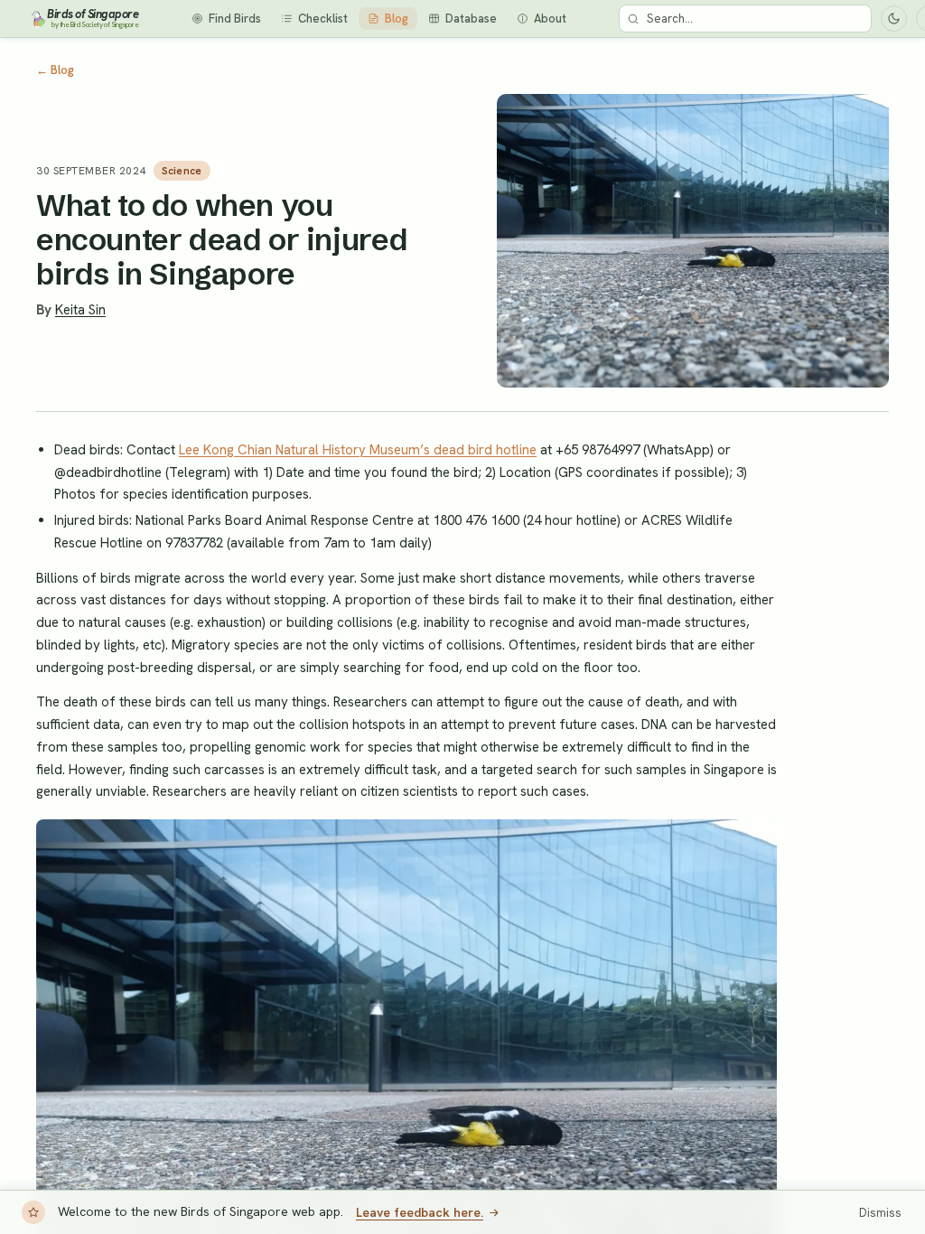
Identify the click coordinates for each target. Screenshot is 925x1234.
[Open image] (693, 241)
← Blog (55, 70)
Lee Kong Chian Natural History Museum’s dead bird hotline (358, 450)
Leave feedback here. (419, 1212)
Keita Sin (80, 310)
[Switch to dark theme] (894, 18)
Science (182, 171)
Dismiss (880, 1212)
